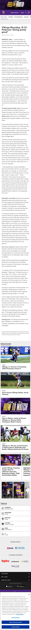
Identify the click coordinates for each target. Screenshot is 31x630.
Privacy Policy (20, 614)
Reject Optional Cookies (15, 622)
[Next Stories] (27, 490)
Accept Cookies (15, 627)
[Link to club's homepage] (3, 11)
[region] (15, 611)
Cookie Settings (15, 617)
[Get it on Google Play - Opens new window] (21, 587)
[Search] (25, 12)
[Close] (29, 594)
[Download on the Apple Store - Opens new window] (9, 586)
